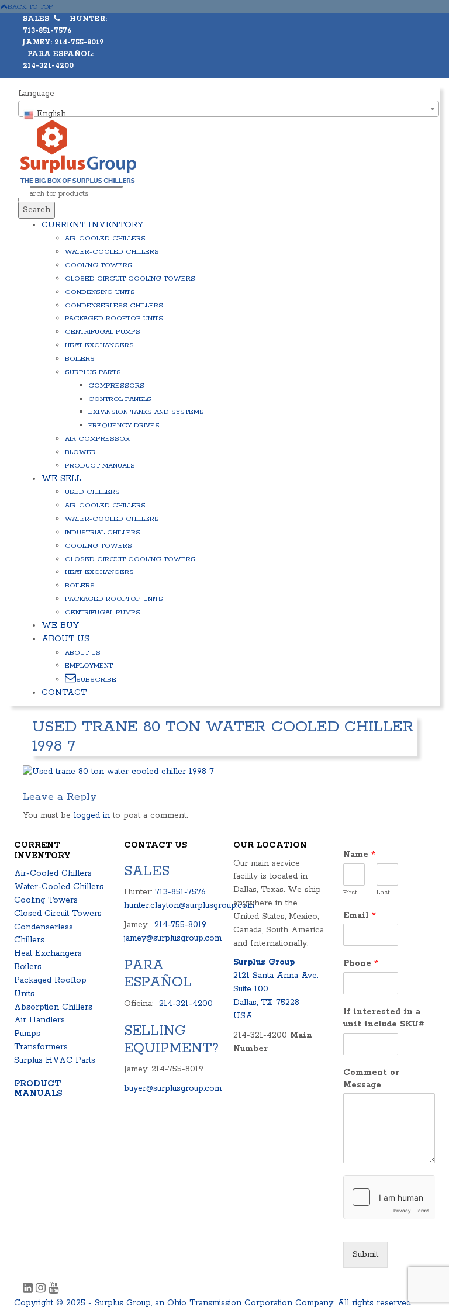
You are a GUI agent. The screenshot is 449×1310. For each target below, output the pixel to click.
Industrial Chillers (102, 532)
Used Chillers (92, 492)
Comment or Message (371, 1078)
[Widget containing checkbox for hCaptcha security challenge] (389, 1197)
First (350, 892)
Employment (89, 665)
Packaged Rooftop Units (114, 318)
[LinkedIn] (29, 1289)
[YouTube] (53, 1289)
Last (383, 892)
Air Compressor (97, 438)
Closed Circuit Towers (58, 913)
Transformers (41, 1047)
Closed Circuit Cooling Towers (130, 278)
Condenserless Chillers (114, 305)
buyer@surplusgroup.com (173, 1088)
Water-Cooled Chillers (112, 251)
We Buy (60, 625)
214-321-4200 (186, 1003)
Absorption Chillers (53, 1007)
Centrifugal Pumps (102, 331)
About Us (65, 639)
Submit (365, 1254)
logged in (92, 815)
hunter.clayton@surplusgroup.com (189, 905)
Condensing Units (100, 292)
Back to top (30, 6)
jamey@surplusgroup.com (173, 938)
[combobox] (228, 109)
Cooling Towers (98, 265)
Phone (360, 963)
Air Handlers (39, 1020)
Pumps (27, 1033)
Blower (80, 452)
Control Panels (119, 399)
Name (359, 854)
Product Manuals (100, 465)
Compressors (116, 385)
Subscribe (96, 679)
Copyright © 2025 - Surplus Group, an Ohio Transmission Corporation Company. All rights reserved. (213, 1303)
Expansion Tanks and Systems (146, 411)
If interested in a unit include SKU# (383, 1018)
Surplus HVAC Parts (54, 1060)
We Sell (61, 478)
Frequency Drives (124, 425)
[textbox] (228, 114)
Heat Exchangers (99, 345)
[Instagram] (42, 1289)
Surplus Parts (93, 372)
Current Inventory (92, 225)
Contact (64, 692)
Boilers (80, 358)
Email (359, 915)
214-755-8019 (180, 925)
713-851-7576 (180, 892)
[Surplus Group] (78, 151)
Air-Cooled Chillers (105, 238)
